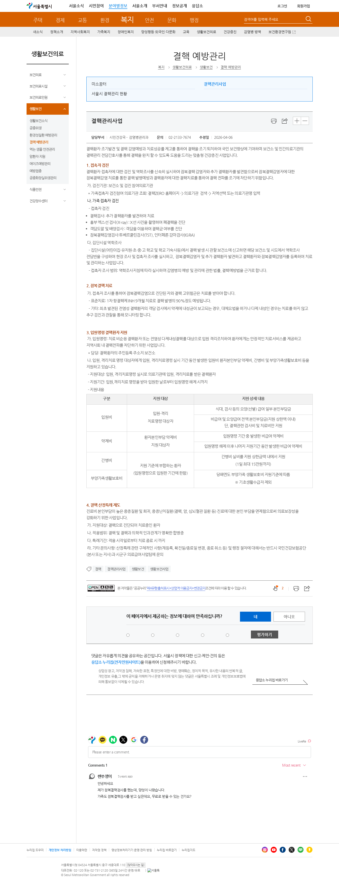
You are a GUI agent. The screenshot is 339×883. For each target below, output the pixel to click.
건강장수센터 (38, 201)
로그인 (282, 6)
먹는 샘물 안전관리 (42, 149)
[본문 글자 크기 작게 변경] (305, 121)
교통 (82, 20)
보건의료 (35, 75)
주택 (37, 20)
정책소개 (56, 32)
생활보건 (35, 109)
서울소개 (139, 5)
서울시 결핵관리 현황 (109, 93)
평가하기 (264, 634)
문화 (171, 20)
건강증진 (230, 32)
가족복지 (103, 32)
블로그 (301, 850)
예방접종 (35, 171)
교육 (186, 32)
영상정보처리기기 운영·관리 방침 (131, 850)
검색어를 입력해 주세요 (261, 19)
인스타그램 (265, 850)
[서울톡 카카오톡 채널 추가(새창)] (153, 870)
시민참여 (96, 5)
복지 (127, 19)
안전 (149, 20)
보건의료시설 (38, 86)
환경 (104, 20)
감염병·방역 (252, 32)
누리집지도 (188, 850)
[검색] (308, 19)
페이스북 (283, 850)
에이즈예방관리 (40, 164)
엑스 (292, 850)
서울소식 (76, 5)
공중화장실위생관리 (43, 178)
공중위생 (35, 128)
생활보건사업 (159, 569)
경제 (60, 20)
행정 (194, 20)
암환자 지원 (37, 156)
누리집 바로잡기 (167, 850)
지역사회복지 (80, 32)
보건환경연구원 (280, 32)
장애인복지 (126, 32)
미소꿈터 (99, 84)
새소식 (38, 32)
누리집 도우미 (35, 850)
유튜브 (274, 850)
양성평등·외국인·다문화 (158, 32)
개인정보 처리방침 (60, 850)
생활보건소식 (38, 121)
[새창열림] (274, 121)
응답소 (197, 5)
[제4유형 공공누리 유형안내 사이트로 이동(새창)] (101, 588)
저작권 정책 (99, 850)
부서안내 (159, 5)
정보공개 (179, 5)
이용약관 (81, 850)
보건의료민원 (38, 97)
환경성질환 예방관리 (43, 135)
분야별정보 (118, 5)
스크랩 (285, 121)
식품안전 (35, 189)
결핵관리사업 (215, 84)
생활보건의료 (206, 32)
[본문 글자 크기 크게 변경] (297, 121)
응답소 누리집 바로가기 (272, 680)
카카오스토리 (309, 850)
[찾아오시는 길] (135, 865)
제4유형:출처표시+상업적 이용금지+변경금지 (176, 588)
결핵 (98, 569)
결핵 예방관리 (39, 142)
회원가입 (303, 6)
